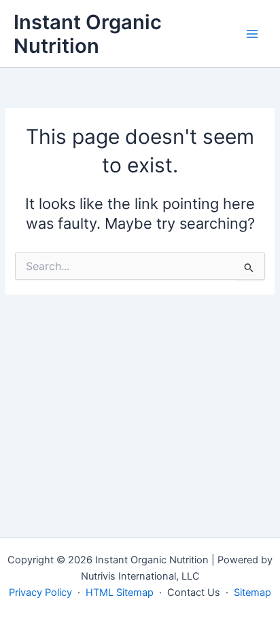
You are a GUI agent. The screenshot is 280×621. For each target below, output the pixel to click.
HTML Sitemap (120, 592)
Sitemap (252, 592)
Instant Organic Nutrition (88, 34)
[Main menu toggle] (252, 34)
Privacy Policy (40, 592)
